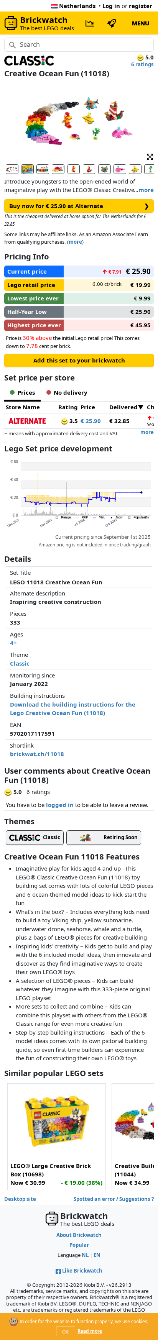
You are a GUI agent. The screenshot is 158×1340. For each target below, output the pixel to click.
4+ (13, 642)
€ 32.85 (119, 421)
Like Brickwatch (82, 1270)
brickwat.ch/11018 (37, 754)
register (140, 6)
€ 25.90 (91, 421)
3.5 (73, 421)
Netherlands (77, 6)
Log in (111, 6)
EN (97, 1254)
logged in (60, 805)
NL (85, 1254)
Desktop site (20, 1199)
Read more (89, 1331)
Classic (20, 663)
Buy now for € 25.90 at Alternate (79, 206)
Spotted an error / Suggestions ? (114, 1199)
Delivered (123, 407)
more (146, 190)
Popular (79, 1245)
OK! (65, 1332)
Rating (68, 407)
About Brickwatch (79, 1235)
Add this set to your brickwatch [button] (79, 360)
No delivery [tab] (70, 392)
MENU (140, 23)
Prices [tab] (26, 392)
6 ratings (142, 64)
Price (88, 407)
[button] (150, 156)
